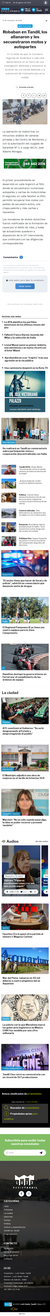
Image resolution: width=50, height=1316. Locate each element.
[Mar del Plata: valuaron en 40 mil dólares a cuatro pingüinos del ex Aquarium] (25, 960)
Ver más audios (41, 841)
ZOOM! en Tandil (11, 1230)
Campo (7, 1220)
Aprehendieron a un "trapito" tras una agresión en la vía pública (26, 359)
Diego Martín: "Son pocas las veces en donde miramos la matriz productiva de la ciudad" (32, 470)
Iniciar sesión (25, 286)
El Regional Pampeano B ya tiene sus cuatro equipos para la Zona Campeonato (23, 630)
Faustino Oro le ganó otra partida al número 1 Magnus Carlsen (23, 935)
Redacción (8, 1248)
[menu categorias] (46, 9)
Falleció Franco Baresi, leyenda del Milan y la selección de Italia (23, 336)
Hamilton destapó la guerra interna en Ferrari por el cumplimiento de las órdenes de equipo (24, 677)
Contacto (8, 1259)
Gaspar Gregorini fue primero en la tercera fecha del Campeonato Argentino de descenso (33, 541)
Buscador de (24, 1107)
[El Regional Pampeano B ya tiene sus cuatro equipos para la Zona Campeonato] (25, 610)
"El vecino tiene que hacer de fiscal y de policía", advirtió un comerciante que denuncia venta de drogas (25, 583)
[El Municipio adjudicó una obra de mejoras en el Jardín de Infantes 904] (25, 758)
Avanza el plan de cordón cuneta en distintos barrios (30, 482)
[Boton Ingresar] (45, 3)
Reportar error (11, 1255)
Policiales (8, 1210)
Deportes (8, 1217)
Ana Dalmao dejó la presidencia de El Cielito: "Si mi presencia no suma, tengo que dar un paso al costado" (32, 527)
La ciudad (8, 1213)
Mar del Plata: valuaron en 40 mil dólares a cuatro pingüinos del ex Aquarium (21, 981)
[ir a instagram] (28, 1193)
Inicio (6, 1206)
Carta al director (11, 1252)
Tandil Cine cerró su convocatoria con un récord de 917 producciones (24, 1076)
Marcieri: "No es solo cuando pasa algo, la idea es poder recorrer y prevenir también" (25, 822)
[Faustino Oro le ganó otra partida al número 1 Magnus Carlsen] (25, 917)
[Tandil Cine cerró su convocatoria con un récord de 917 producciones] (25, 1057)
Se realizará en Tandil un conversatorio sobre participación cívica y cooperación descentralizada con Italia (25, 451)
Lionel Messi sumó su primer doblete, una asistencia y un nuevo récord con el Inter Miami (25, 348)
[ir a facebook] (21, 1193)
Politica (7, 1224)
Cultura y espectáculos (14, 1227)
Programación (10, 1234)
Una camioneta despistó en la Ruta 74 (26, 368)
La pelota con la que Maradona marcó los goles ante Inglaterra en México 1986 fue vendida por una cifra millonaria (24, 1029)
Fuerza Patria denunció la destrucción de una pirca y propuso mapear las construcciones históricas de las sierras (33, 499)
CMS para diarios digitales (25, 1309)
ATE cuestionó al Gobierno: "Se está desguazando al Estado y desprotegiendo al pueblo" (23, 731)
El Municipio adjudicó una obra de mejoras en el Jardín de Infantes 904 (23, 777)
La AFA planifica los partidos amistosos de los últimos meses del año (24, 325)
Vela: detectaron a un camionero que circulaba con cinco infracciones (32, 512)
